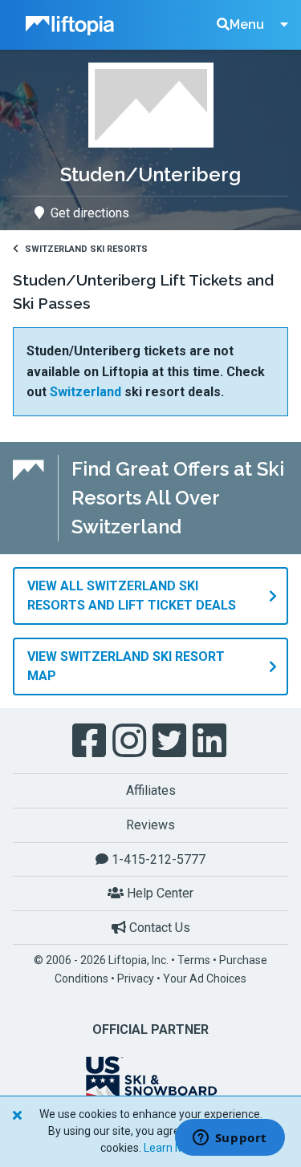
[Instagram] (130, 741)
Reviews (150, 825)
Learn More (172, 1147)
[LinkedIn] (211, 741)
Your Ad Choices (204, 978)
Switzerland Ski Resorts (86, 249)
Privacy (135, 978)
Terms (193, 960)
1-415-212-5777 (156, 859)
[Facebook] (90, 741)
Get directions (90, 213)
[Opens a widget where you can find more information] (229, 1139)
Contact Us (158, 927)
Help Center (158, 893)
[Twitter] (171, 741)
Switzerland (85, 391)
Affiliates (151, 790)
